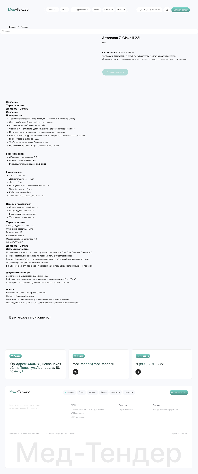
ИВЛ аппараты (77, 417)
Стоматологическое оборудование (87, 409)
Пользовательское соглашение (24, 434)
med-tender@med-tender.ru (94, 364)
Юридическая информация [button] (165, 409)
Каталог (24, 27)
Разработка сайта (179, 434)
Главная (13, 27)
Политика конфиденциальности (60, 434)
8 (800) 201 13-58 (150, 364)
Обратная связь (126, 409)
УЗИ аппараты (77, 413)
